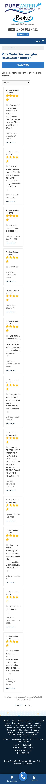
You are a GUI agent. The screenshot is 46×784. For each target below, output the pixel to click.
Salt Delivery (29, 732)
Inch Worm (21, 728)
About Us (6, 721)
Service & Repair (23, 735)
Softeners (21, 737)
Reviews (20, 732)
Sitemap (29, 764)
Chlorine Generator (25, 721)
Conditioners (18, 723)
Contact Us (23, 34)
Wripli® (26, 741)
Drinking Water (18, 725)
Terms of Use (19, 764)
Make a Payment (25, 730)
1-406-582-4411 (24, 29)
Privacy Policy (35, 761)
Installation (31, 728)
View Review (10, 142)
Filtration (29, 725)
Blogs (14, 721)
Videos (25, 739)
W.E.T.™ (33, 739)
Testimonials (16, 739)
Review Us (23, 65)
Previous (19, 705)
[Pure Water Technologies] (23, 776)
